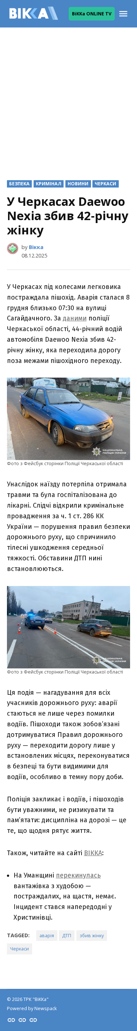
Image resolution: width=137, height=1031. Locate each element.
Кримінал (48, 184)
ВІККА (93, 853)
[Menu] (124, 13)
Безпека (19, 184)
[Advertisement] (68, 98)
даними (75, 318)
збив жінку (92, 935)
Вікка (36, 247)
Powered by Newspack (32, 1008)
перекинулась (78, 875)
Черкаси (105, 184)
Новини (78, 184)
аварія (46, 935)
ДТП (66, 935)
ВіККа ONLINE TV (91, 14)
